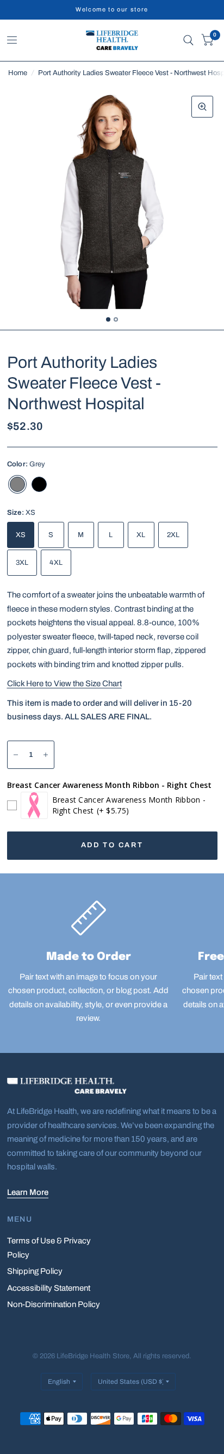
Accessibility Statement (48, 1288)
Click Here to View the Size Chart (64, 683)
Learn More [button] (27, 1192)
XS (21, 535)
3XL (22, 562)
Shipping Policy (35, 1271)
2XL (173, 535)
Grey (17, 484)
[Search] (188, 40)
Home (17, 73)
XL (141, 535)
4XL (56, 562)
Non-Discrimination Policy (53, 1304)
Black (39, 484)
